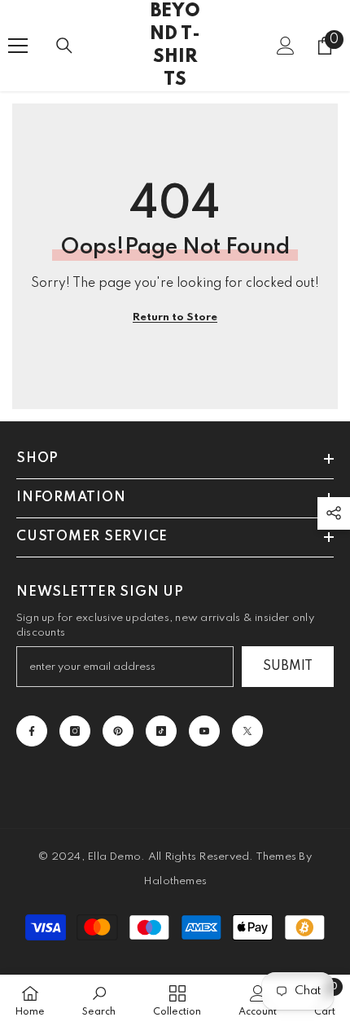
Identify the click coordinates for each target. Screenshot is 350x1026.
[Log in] (286, 46)
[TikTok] (161, 731)
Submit (288, 666)
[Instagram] (74, 731)
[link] (99, 1000)
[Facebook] (31, 731)
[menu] (18, 45)
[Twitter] (247, 731)
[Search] (64, 45)
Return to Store (175, 317)
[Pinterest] (118, 731)
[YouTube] (204, 731)
